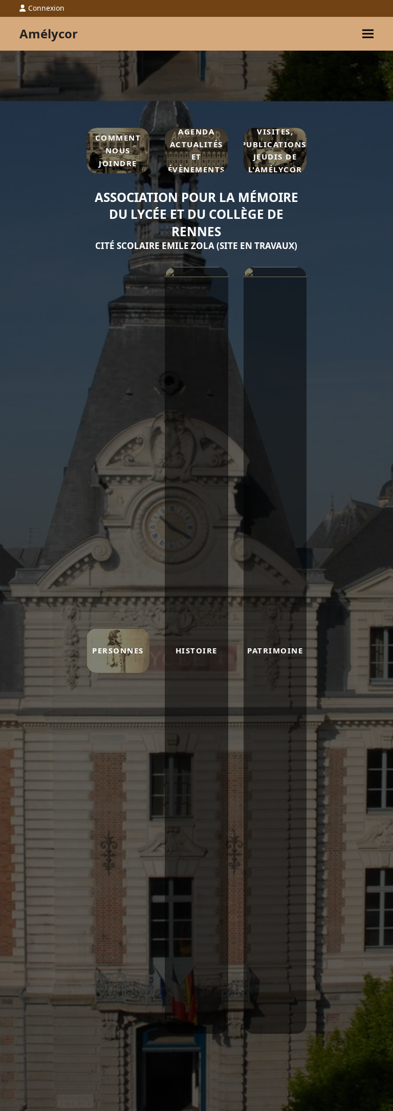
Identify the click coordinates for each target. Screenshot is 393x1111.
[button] (368, 33)
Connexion (46, 8)
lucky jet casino (324, 150)
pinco (323, 150)
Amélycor (48, 33)
